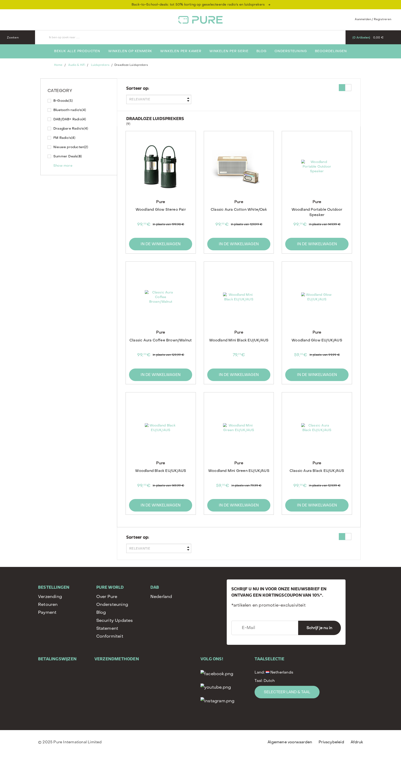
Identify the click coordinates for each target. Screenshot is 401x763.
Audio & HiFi (76, 65)
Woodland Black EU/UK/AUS (160, 470)
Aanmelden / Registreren (373, 19)
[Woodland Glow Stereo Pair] (160, 166)
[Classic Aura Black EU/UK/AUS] (316, 428)
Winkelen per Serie (228, 51)
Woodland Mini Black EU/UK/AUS (239, 340)
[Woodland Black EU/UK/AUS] (160, 428)
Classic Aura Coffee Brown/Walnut (160, 340)
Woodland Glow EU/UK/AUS (316, 340)
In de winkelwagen (161, 244)
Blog (261, 51)
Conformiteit (109, 636)
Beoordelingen (331, 51)
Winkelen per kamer (180, 51)
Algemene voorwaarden (290, 742)
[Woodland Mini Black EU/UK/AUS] (238, 297)
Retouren (48, 604)
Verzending (50, 596)
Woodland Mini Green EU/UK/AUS (238, 470)
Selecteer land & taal (287, 692)
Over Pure (106, 596)
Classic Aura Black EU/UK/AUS (317, 470)
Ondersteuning (291, 51)
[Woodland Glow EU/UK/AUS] (316, 297)
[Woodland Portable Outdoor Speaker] (316, 166)
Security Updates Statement (114, 624)
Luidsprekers (100, 65)
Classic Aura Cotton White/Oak (239, 209)
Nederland (161, 596)
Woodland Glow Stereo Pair (161, 209)
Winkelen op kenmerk (130, 51)
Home (58, 65)
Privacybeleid (331, 742)
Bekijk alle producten (77, 51)
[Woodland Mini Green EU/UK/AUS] (238, 428)
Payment (47, 612)
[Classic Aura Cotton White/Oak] (238, 166)
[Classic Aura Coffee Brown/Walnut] (160, 297)
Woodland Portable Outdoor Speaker (317, 212)
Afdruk (357, 742)
